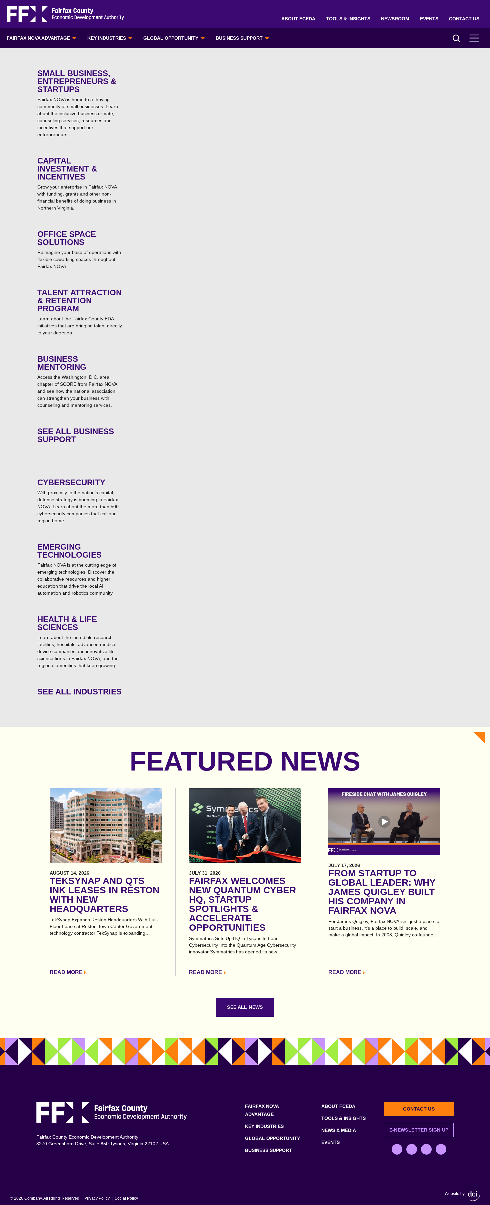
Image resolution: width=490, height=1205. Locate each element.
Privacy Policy (97, 1198)
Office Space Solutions (79, 249)
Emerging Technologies (76, 569)
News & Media (338, 1130)
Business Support (239, 38)
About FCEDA (298, 18)
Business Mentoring (77, 381)
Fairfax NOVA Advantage (38, 38)
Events (429, 18)
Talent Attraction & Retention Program (79, 311)
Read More (66, 972)
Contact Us (464, 18)
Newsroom (395, 18)
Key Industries (106, 38)
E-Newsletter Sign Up (419, 1130)
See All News (245, 1007)
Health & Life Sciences (78, 641)
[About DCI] (474, 1196)
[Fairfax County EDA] (65, 14)
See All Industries (79, 691)
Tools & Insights (348, 18)
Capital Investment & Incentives (77, 183)
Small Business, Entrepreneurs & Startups (77, 103)
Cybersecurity (78, 500)
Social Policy (126, 1198)
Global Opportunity (170, 38)
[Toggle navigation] (474, 38)
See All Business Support (75, 435)
